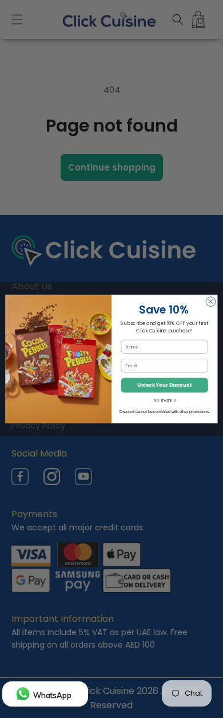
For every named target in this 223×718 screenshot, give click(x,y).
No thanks (165, 400)
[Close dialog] (211, 302)
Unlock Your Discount (164, 385)
